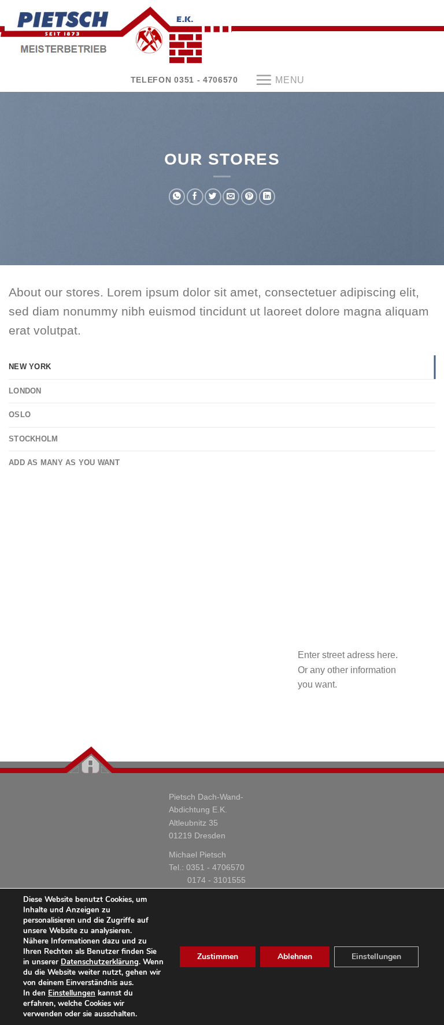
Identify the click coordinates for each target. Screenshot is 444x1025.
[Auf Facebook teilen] (195, 196)
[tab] (222, 366)
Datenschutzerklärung (100, 962)
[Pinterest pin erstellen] (249, 196)
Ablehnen (295, 956)
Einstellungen (376, 956)
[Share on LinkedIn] (267, 196)
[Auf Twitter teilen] (213, 196)
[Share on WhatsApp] (177, 196)
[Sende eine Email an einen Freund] (231, 196)
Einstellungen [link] (71, 993)
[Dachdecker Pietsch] (222, 35)
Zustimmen (217, 956)
